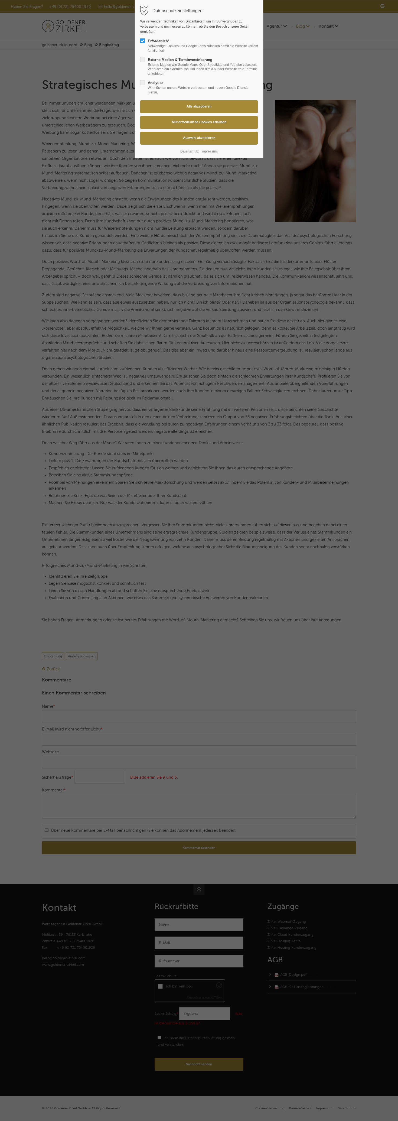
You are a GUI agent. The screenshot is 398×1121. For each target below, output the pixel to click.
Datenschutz (189, 151)
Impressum (209, 151)
